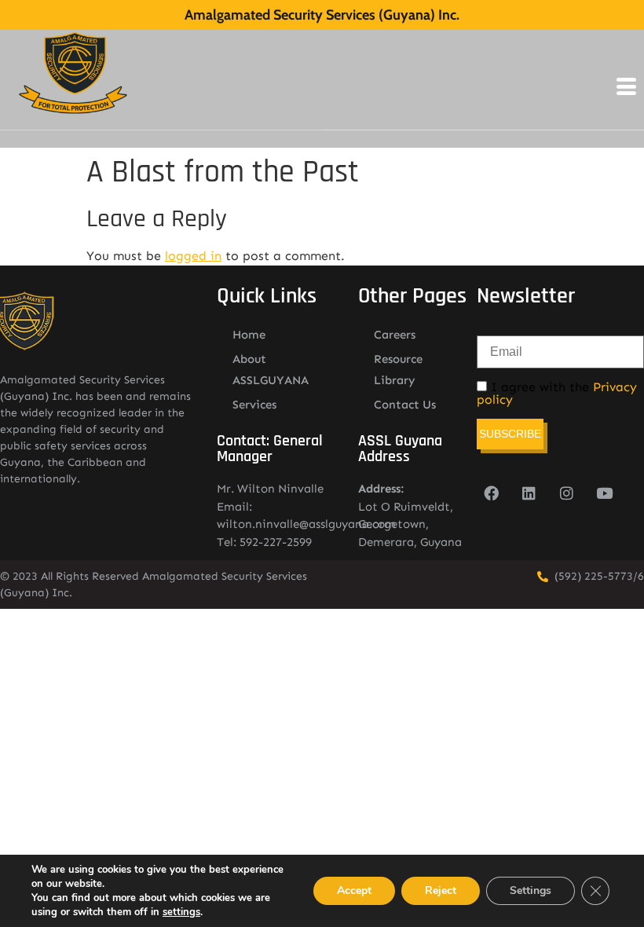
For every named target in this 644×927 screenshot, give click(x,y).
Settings (530, 890)
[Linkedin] (529, 492)
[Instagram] (567, 492)
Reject (440, 890)
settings (181, 912)
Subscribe (510, 433)
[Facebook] (492, 492)
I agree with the (557, 393)
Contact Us (405, 405)
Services (254, 405)
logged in (193, 255)
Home (248, 335)
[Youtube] (605, 492)
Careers (394, 335)
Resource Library (398, 369)
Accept (354, 890)
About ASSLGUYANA (270, 369)
